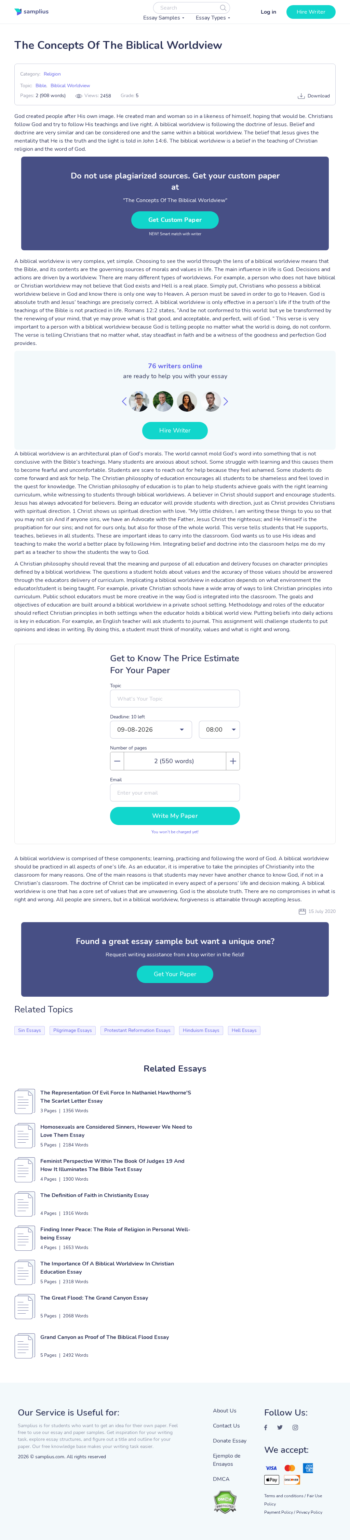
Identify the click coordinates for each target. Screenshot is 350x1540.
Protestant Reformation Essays (137, 1030)
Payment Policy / (279, 1512)
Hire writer (311, 12)
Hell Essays (244, 1030)
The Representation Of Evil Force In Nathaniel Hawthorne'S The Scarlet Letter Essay (115, 1097)
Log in (268, 12)
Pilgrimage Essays (72, 1030)
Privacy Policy (309, 1512)
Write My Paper (175, 816)
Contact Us (226, 1426)
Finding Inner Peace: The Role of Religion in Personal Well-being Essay (115, 1234)
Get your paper (175, 974)
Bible (41, 85)
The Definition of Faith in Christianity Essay (94, 1195)
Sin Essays (29, 1030)
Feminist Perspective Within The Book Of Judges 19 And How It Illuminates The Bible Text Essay (112, 1165)
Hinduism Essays (201, 1030)
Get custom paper (175, 220)
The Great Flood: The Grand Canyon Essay (94, 1298)
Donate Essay (229, 1441)
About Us (225, 1411)
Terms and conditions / (285, 1496)
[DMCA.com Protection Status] (233, 1498)
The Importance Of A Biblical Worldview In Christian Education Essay (107, 1268)
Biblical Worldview (70, 85)
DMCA (221, 1479)
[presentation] (124, 401)
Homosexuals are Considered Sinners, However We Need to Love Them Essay (116, 1131)
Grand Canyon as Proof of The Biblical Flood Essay (104, 1337)
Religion (52, 74)
